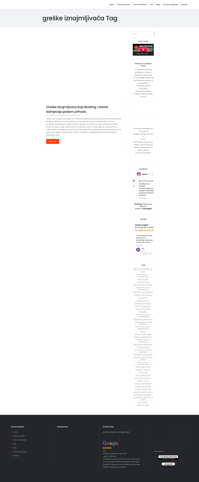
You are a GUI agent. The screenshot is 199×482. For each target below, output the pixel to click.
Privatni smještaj (143, 347)
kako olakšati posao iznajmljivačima (143, 328)
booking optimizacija (143, 303)
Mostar (143, 331)
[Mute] (149, 54)
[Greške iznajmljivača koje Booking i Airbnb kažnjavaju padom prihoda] (84, 66)
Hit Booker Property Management (68, 115)
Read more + (159, 451)
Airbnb (142, 272)
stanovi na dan (143, 381)
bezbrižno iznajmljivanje (143, 295)
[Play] (135, 54)
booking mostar (143, 301)
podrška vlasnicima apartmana (143, 341)
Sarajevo (139, 370)
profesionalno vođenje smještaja (143, 351)
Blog (14, 448)
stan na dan (142, 372)
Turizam (137, 389)
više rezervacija (143, 405)
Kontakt (16, 456)
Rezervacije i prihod (143, 367)
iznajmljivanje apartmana (142, 319)
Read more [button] (139, 198)
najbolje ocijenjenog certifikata (114, 467)
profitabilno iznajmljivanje (142, 355)
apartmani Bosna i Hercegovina (143, 288)
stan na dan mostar (142, 375)
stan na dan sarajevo (143, 378)
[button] (152, 174)
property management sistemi (143, 358)
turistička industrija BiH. (142, 384)
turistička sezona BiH (143, 386)
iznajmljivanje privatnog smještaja (143, 323)
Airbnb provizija (143, 282)
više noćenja (143, 402)
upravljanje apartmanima (143, 392)
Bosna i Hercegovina (143, 306)
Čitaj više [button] (138, 245)
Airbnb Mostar (143, 279)
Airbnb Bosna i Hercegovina (143, 275)
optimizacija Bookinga (143, 334)
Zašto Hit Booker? (19, 440)
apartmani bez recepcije (142, 285)
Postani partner (19, 436)
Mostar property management (116, 432)
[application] (143, 50)
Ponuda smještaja (20, 452)
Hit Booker (143, 312)
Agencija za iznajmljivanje (142, 269)
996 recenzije (148, 227)
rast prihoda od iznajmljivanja (143, 363)
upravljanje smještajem (143, 395)
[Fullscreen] (152, 54)
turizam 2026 (146, 389)
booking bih (142, 298)
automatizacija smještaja (143, 292)
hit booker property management (143, 315)
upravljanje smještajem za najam (143, 398)
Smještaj (146, 370)
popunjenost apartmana (142, 344)
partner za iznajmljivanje (143, 337)
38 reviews (147, 208)
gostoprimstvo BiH (143, 309)
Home (15, 432)
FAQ (14, 444)
